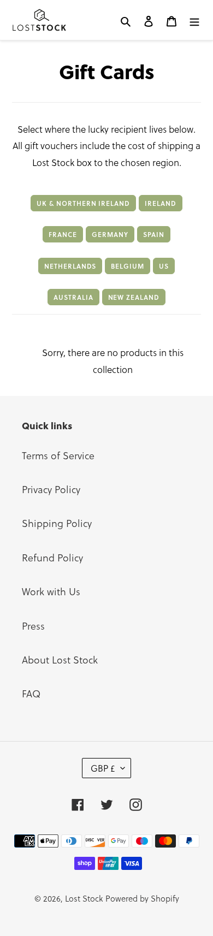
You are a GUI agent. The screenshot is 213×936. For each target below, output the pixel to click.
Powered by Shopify (142, 898)
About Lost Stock (60, 659)
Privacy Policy (51, 489)
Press (33, 625)
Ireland (160, 203)
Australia (73, 297)
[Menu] (194, 20)
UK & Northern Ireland (83, 203)
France (63, 234)
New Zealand (134, 297)
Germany (110, 234)
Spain (153, 234)
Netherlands (70, 266)
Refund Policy (52, 557)
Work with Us (51, 591)
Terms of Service (58, 455)
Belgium (127, 266)
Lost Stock (84, 898)
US (164, 266)
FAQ (31, 693)
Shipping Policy (57, 523)
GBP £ (103, 768)
